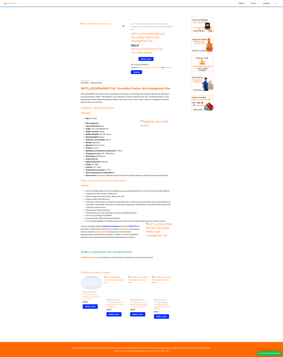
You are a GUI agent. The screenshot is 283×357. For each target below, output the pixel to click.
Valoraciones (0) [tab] (96, 83)
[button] (276, 3)
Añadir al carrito (146, 59)
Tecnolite (168, 67)
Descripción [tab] (85, 83)
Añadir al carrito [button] (90, 306)
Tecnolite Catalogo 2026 (143, 24)
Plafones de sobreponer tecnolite (148, 67)
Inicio (132, 24)
